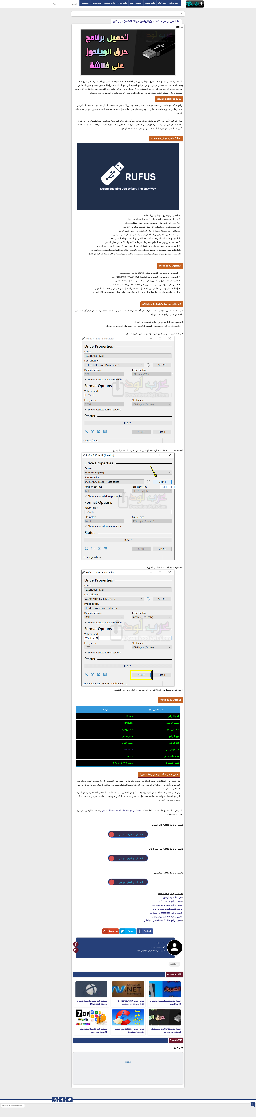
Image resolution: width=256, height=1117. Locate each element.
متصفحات (85, 3)
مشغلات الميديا (136, 3)
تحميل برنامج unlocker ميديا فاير (167, 905)
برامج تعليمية (109, 3)
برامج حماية (174, 3)
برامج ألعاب (162, 3)
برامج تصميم (150, 3)
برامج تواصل (96, 3)
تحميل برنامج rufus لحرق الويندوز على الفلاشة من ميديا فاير (166, 1030)
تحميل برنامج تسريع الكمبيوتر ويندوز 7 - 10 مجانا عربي (165, 1002)
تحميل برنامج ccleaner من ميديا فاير (165, 912)
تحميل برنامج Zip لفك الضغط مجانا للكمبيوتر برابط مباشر (93, 1030)
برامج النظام (174, 964)
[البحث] (54, 4)
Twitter (130, 931)
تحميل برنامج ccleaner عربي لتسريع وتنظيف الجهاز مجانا (129, 1030)
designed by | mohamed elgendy (12, 1105)
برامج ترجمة (122, 3)
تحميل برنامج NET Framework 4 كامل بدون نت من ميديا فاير (130, 1002)
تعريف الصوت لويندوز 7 (171, 897)
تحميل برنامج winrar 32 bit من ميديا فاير (163, 920)
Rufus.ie (128, 749)
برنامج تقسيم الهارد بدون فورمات (167, 908)
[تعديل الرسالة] (164, 947)
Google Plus (113, 931)
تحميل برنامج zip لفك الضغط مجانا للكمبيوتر (121, 810)
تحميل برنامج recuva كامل (170, 901)
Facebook (147, 931)
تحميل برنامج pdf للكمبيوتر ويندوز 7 (166, 916)
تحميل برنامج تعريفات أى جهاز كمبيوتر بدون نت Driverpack (92, 1002)
